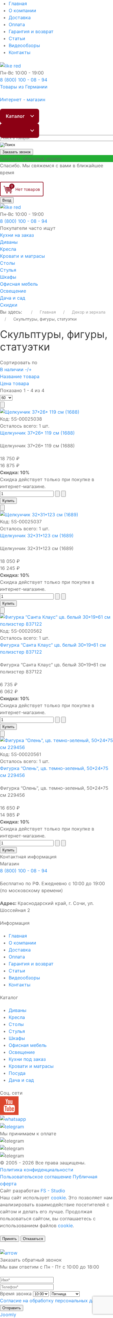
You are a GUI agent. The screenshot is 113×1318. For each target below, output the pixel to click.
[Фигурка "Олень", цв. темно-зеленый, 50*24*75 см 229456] (56, 743)
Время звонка (16, 1293)
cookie (58, 1197)
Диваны (9, 242)
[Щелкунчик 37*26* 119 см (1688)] (39, 411)
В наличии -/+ (16, 369)
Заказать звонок (16, 152)
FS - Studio (53, 1191)
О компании (22, 10)
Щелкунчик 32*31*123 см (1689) (37, 535)
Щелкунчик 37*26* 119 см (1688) (37, 433)
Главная (18, 3)
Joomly (8, 1314)
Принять (9, 1239)
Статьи (17, 38)
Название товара (19, 376)
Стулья (8, 270)
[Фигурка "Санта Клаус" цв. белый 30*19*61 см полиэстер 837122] (56, 620)
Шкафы (8, 277)
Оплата (17, 24)
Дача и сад (12, 298)
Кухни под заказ (27, 1059)
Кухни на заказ (17, 235)
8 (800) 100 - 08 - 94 (23, 871)
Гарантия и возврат (31, 31)
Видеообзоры (24, 45)
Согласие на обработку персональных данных (53, 1300)
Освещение (13, 291)
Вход (6, 200)
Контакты (19, 52)
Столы (7, 263)
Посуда (17, 1073)
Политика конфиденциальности (36, 1170)
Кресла (8, 249)
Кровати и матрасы (22, 256)
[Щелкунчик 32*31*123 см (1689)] (39, 514)
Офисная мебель (19, 284)
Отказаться (33, 1239)
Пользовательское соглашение (35, 1177)
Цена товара (14, 383)
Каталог (15, 116)
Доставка (20, 17)
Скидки (8, 305)
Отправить (11, 1308)
